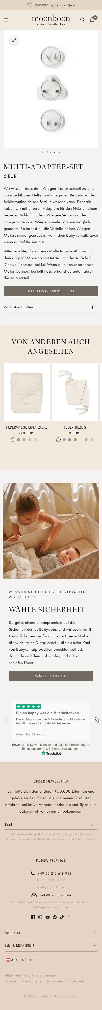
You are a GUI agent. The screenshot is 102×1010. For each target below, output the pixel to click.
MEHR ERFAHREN (19, 945)
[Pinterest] (55, 917)
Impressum (55, 981)
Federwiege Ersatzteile (26, 427)
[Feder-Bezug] (75, 392)
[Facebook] (33, 917)
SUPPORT (13, 933)
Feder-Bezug (75, 427)
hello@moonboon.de (55, 895)
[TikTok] (62, 917)
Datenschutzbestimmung (23, 981)
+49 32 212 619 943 (55, 873)
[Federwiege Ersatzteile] (27, 392)
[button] (51, 676)
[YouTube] (48, 917)
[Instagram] (40, 917)
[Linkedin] (69, 917)
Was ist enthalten (18, 307)
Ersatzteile (76, 981)
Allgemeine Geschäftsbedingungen (31, 975)
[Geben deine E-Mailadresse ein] (92, 824)
